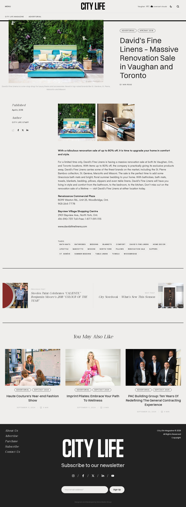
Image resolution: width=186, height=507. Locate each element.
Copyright (176, 437)
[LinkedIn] (27, 130)
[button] (8, 6)
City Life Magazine (14, 17)
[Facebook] (18, 130)
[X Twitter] (22, 130)
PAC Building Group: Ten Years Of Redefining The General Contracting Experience (153, 400)
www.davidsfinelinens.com (72, 226)
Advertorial (35, 17)
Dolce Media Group (104, 502)
